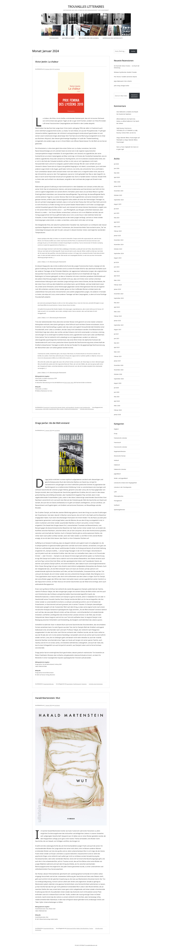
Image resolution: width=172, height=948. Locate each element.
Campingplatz (38, 409)
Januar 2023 (117, 320)
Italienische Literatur (120, 469)
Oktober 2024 (118, 249)
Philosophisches (118, 496)
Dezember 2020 (118, 365)
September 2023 (119, 298)
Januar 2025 (117, 235)
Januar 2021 (117, 361)
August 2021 (117, 329)
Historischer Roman (120, 456)
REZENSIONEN (54, 38)
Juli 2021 (116, 334)
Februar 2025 (118, 231)
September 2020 (119, 379)
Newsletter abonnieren (134, 96)
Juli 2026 (116, 164)
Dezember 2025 (118, 191)
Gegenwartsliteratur (48, 684)
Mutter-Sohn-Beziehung (82, 928)
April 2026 (117, 177)
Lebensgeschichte (71, 928)
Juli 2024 (116, 262)
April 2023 (117, 307)
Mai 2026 (116, 173)
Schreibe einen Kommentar (87, 409)
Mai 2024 (116, 271)
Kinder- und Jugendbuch (68, 407)
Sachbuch (117, 505)
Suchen (133, 51)
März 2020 (117, 405)
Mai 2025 (116, 217)
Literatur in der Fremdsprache (82, 407)
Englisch (116, 429)
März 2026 (117, 182)
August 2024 (117, 258)
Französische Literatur (55, 407)
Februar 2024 (118, 285)
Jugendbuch (117, 474)
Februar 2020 (118, 410)
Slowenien (84, 684)
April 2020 (117, 401)
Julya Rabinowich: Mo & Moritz (123, 81)
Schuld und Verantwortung (71, 409)
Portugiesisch (118, 500)
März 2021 (117, 352)
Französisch (46, 407)
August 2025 (117, 204)
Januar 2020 (117, 414)
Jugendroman (52, 409)
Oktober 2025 (118, 195)
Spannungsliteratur (119, 509)
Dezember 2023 (118, 294)
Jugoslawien (70, 684)
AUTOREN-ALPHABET (68, 38)
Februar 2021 (118, 356)
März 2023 (117, 311)
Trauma (91, 928)
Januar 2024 (117, 289)
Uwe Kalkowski (120, 112)
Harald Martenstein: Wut (47, 697)
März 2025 (117, 226)
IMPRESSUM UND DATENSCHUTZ (113, 38)
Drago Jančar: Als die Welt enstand (52, 422)
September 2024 (119, 253)
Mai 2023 (116, 302)
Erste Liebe (46, 409)
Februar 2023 (118, 316)
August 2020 (117, 383)
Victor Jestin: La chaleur (46, 61)
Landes (62, 409)
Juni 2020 (116, 392)
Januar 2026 (117, 186)
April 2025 (117, 222)
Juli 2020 (116, 388)
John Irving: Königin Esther (121, 85)
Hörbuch (116, 460)
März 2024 (117, 280)
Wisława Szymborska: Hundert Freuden (125, 72)
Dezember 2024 (118, 240)
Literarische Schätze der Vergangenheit (125, 483)
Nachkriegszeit (77, 684)
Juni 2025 (116, 213)
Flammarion (51, 378)
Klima (58, 409)
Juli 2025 (116, 209)
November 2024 (118, 244)
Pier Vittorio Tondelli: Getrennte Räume (125, 77)
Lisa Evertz (57, 69)
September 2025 (119, 200)
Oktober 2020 (118, 374)
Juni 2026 (116, 168)
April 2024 (117, 276)
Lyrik (115, 492)
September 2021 (119, 325)
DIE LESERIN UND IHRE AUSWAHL (89, 38)
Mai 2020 (116, 396)
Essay (115, 433)
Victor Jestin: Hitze (69, 382)
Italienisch (117, 465)
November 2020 (118, 370)
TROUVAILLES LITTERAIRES (86, 7)
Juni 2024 (116, 267)
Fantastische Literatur (120, 438)
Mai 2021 (116, 343)
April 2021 (117, 347)
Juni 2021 (116, 338)
